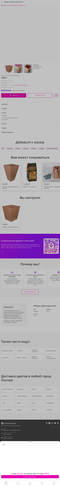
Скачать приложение (30, 476)
